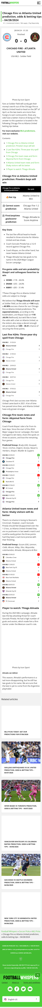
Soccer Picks (24, 931)
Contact (5, 982)
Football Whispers (9, 931)
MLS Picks (36, 931)
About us (15, 982)
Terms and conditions (31, 982)
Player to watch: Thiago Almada (20, 169)
